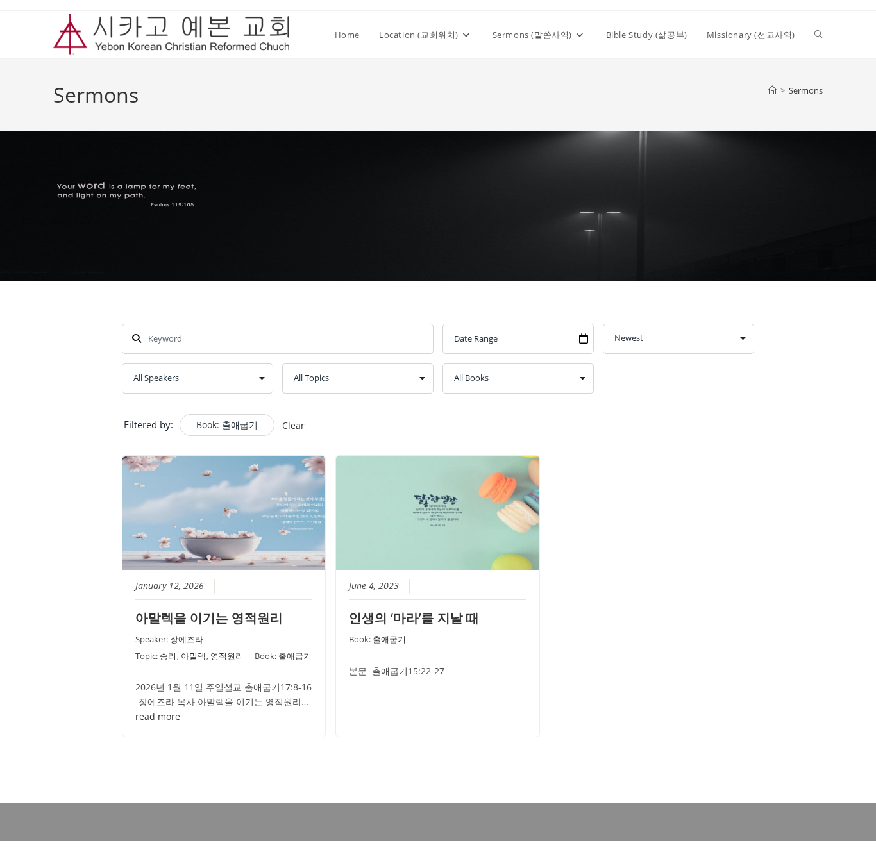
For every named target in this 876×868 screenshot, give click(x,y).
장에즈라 (186, 639)
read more (157, 716)
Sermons (806, 90)
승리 (168, 656)
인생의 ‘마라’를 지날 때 (414, 617)
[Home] (772, 90)
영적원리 (227, 656)
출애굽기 (295, 656)
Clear (293, 425)
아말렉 (193, 656)
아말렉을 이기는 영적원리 (209, 617)
